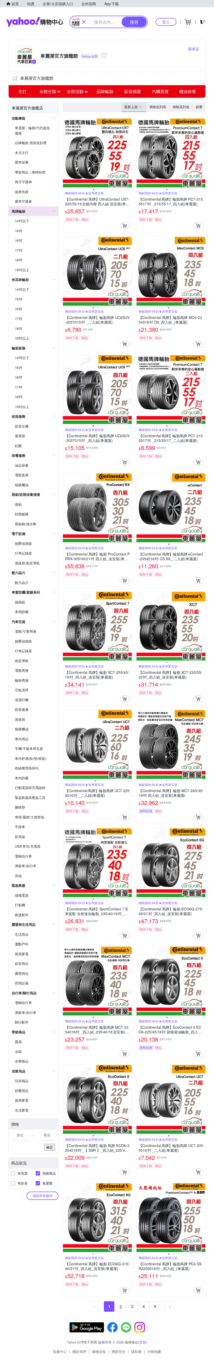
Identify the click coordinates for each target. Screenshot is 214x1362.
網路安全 (118, 1351)
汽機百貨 (160, 91)
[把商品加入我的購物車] (125, 225)
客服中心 (60, 1351)
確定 (49, 1147)
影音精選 (132, 91)
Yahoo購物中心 (34, 22)
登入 (166, 21)
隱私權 (136, 1351)
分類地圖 (154, 1351)
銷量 (199, 106)
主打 (22, 91)
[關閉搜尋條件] (84, 22)
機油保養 (187, 91)
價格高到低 (181, 106)
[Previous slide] (66, 152)
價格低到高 (157, 106)
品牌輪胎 (105, 91)
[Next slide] (128, 152)
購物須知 (99, 1351)
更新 (142, 1342)
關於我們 (79, 1351)
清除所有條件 (42, 1195)
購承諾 (193, 48)
